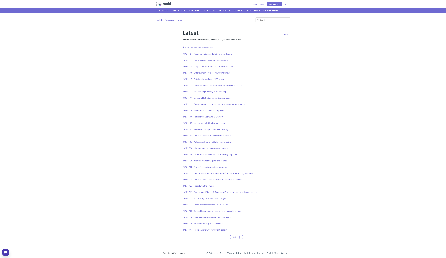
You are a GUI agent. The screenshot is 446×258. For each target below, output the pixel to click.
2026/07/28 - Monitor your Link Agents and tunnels (205, 160)
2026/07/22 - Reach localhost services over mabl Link (205, 204)
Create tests (178, 10)
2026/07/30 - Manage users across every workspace (205, 148)
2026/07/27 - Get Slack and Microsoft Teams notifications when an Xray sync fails (218, 173)
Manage (238, 10)
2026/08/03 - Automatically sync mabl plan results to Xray (207, 142)
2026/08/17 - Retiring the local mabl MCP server (203, 79)
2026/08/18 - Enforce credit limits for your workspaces (206, 73)
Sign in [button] (285, 4)
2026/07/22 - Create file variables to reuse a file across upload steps (212, 211)
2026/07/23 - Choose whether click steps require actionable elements (213, 179)
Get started (161, 10)
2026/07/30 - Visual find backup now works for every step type (210, 154)
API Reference (252, 10)
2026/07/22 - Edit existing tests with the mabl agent (205, 198)
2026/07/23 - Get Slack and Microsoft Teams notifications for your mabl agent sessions (220, 192)
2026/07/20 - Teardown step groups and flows (203, 223)
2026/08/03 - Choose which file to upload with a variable (207, 135)
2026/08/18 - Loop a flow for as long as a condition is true (208, 66)
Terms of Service (227, 253)
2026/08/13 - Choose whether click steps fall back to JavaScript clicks (212, 85)
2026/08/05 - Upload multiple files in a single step (204, 123)
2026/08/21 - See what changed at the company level (205, 60)
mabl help (159, 20)
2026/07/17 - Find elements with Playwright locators (205, 230)
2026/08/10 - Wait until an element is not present (204, 110)
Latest (180, 20)
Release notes (270, 10)
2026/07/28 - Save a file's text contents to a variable (205, 167)
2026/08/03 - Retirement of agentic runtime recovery (205, 129)
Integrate (224, 10)
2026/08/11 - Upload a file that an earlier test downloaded (208, 98)
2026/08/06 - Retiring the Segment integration (203, 117)
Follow (286, 34)
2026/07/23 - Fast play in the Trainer (198, 186)
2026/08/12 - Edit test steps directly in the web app (204, 91)
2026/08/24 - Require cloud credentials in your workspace (207, 54)
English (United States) (277, 253)
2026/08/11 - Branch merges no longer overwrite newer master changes (214, 104)
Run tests (194, 10)
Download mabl (274, 4)
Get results (209, 10)
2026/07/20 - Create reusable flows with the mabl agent (207, 217)
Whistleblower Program (254, 253)
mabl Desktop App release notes (199, 47)
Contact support (258, 4)
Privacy (239, 253)
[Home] (163, 4)
